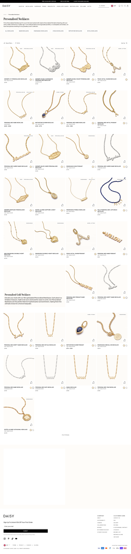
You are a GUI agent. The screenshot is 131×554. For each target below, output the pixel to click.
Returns (116, 525)
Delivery (116, 522)
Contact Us (117, 518)
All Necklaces (9, 31)
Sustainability (101, 520)
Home (5, 14)
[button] (127, 6)
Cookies (29, 545)
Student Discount (102, 532)
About (99, 518)
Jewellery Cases (63, 6)
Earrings (38, 6)
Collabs (83, 6)
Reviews (99, 527)
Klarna (36, 545)
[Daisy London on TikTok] (12, 539)
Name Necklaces (24, 31)
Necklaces (29, 6)
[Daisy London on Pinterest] (8, 539)
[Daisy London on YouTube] (16, 538)
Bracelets (51, 6)
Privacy (21, 545)
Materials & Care (118, 534)
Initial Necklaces (92, 31)
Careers (99, 522)
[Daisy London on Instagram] (5, 539)
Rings (44, 6)
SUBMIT (25, 531)
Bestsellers (74, 6)
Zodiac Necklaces (58, 31)
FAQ (114, 520)
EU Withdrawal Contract (120, 527)
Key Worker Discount (103, 529)
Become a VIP (117, 532)
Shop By (21, 6)
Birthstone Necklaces (75, 31)
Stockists (116, 529)
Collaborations (101, 525)
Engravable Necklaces (41, 31)
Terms (14, 545)
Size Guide (116, 537)
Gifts (89, 6)
